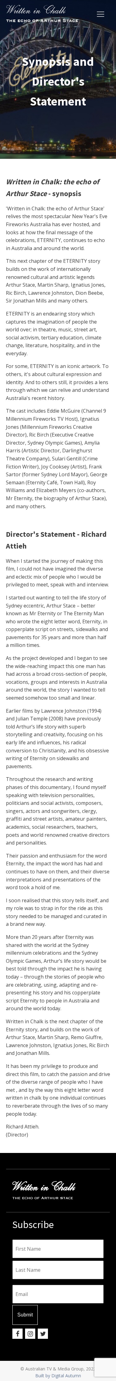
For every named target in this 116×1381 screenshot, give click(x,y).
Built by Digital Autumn (58, 1376)
